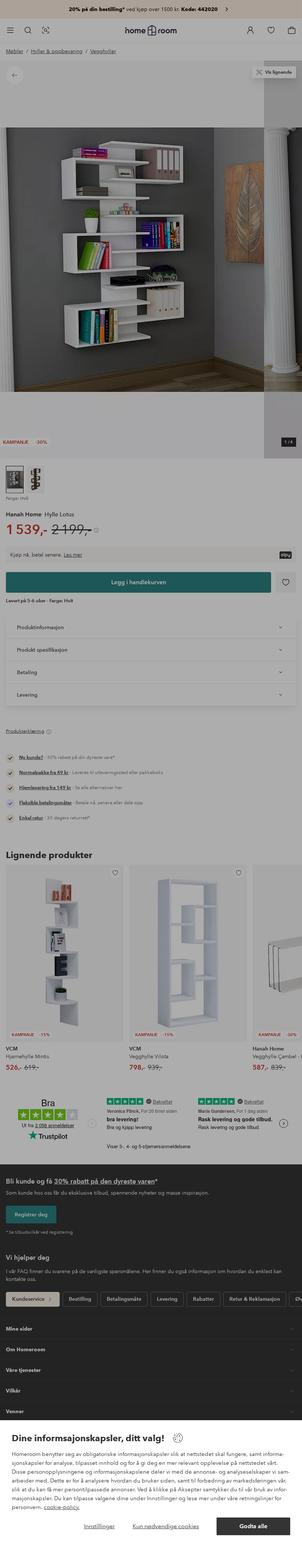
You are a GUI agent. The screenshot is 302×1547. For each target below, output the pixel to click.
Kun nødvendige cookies (166, 1526)
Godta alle (253, 1526)
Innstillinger (99, 1526)
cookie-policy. (62, 1507)
